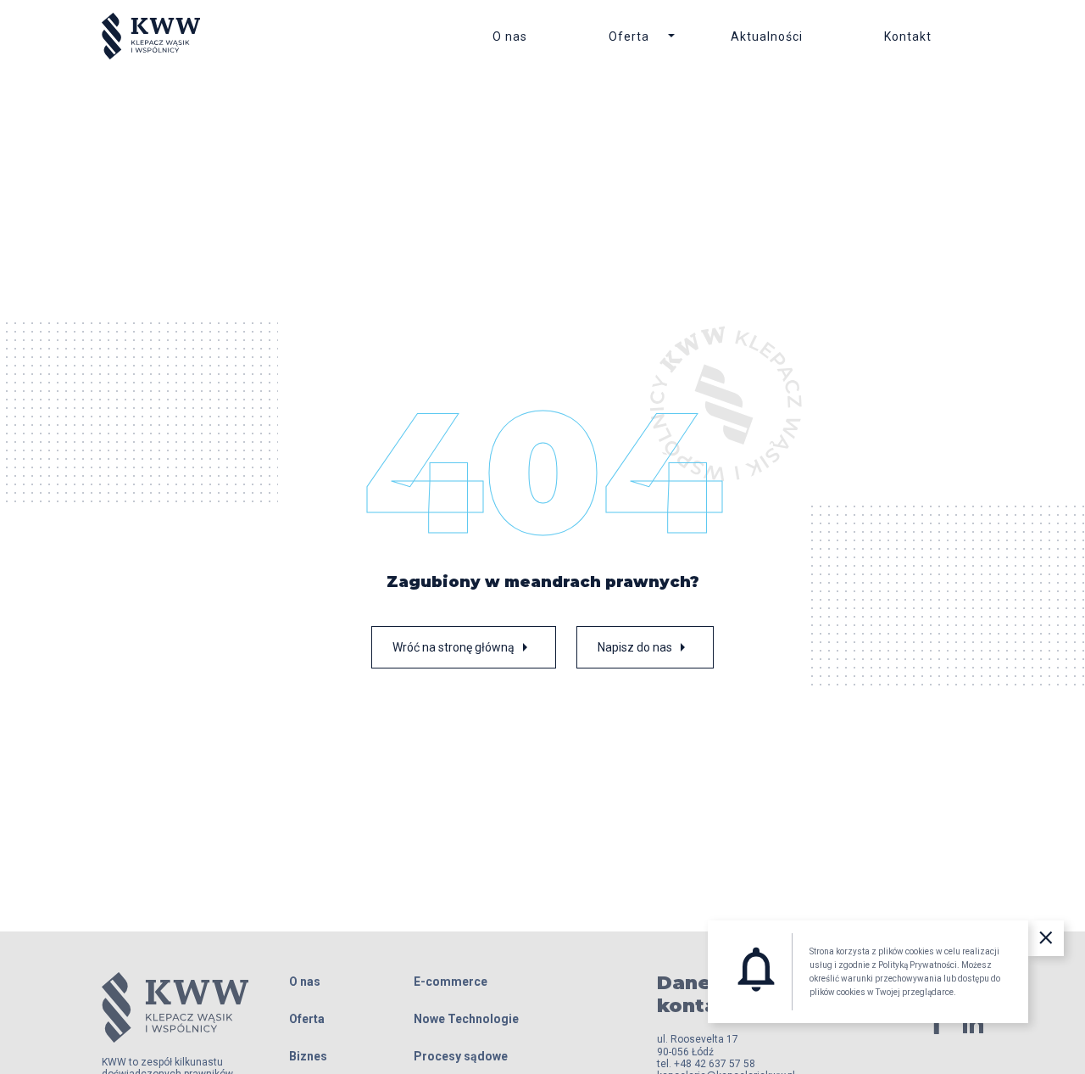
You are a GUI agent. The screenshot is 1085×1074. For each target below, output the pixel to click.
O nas (509, 36)
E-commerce (450, 981)
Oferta (629, 36)
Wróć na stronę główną (463, 647)
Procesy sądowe (461, 1056)
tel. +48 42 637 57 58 (706, 1064)
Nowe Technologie (466, 1019)
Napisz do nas (645, 647)
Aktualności (767, 36)
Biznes (308, 1056)
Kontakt (908, 36)
